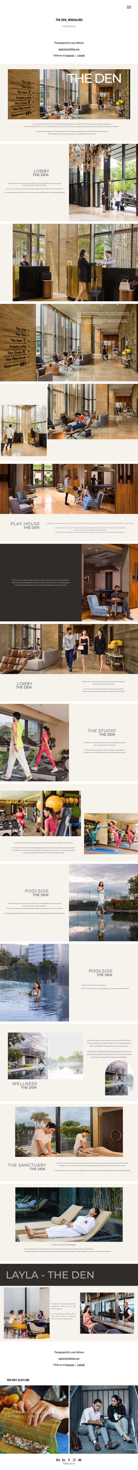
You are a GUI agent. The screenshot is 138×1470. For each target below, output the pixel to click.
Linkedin (81, 55)
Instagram (69, 55)
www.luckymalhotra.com (69, 49)
